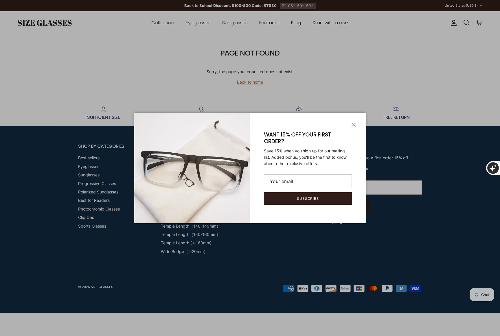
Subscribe (308, 198)
